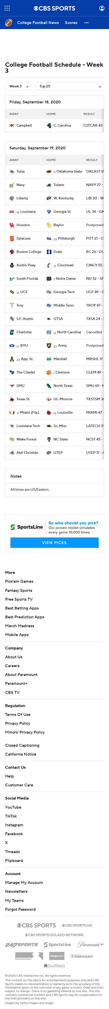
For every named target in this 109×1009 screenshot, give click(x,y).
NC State (60, 439)
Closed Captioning (22, 745)
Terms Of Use (17, 714)
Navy (20, 185)
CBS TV (12, 692)
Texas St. (23, 399)
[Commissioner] (29, 954)
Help (9, 776)
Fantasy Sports (18, 590)
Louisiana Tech (28, 426)
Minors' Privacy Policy (25, 732)
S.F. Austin (24, 319)
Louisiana (27, 211)
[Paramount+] (90, 943)
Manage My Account (24, 882)
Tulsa (20, 171)
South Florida (27, 278)
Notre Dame (66, 278)
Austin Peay (25, 265)
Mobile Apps (17, 634)
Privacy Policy (17, 723)
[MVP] (56, 953)
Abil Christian (27, 453)
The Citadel (25, 372)
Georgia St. (62, 211)
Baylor (58, 225)
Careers (12, 665)
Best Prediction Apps (24, 617)
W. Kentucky (63, 198)
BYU (24, 345)
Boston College (28, 252)
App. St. (27, 359)
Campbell (24, 125)
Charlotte (24, 332)
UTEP (58, 453)
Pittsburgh (66, 238)
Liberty (22, 198)
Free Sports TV (19, 599)
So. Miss (59, 426)
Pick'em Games (19, 581)
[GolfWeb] (54, 966)
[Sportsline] (57, 943)
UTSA (58, 319)
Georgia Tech (64, 292)
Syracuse (23, 238)
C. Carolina (62, 125)
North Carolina (69, 332)
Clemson (63, 372)
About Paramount (21, 674)
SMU (20, 386)
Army (62, 345)
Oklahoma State (69, 171)
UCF (24, 292)
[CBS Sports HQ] (77, 924)
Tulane (58, 185)
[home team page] (11, 125)
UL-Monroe (62, 399)
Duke (57, 252)
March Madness (19, 625)
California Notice (20, 754)
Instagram (14, 825)
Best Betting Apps (22, 608)
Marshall (60, 359)
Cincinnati (65, 265)
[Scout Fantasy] (82, 955)
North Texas (62, 386)
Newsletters (16, 891)
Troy (19, 305)
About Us (13, 657)
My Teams (14, 900)
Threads (12, 851)
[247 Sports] (21, 943)
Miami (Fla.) (29, 412)
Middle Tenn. (63, 305)
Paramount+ (16, 683)
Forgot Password (20, 909)
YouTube (13, 807)
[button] (7, 8)
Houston (23, 225)
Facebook (14, 833)
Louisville (65, 412)
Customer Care (19, 785)
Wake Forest (26, 439)
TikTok (11, 816)
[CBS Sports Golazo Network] (54, 934)
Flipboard (14, 860)
